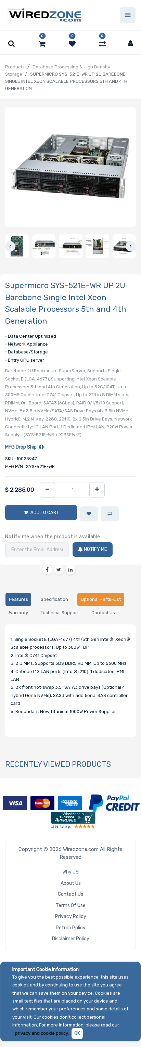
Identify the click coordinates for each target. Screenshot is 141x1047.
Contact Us (70, 894)
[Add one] (97, 490)
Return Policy (71, 928)
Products (15, 66)
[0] (42, 44)
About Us (71, 883)
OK (77, 1033)
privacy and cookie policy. (42, 1033)
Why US (70, 872)
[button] (89, 513)
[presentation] (10, 246)
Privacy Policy (70, 916)
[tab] (18, 599)
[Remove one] (47, 490)
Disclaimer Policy (70, 939)
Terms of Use (71, 905)
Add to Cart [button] (44, 512)
